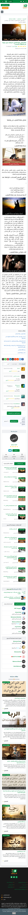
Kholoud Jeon (5, 532)
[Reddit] (18, 359)
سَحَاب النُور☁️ (5, 551)
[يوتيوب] (21, 1)
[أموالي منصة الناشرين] (25, 6)
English (10, 1)
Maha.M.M (5, 500)
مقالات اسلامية (12, 18)
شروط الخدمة (10, 882)
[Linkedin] (10, 359)
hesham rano (5, 481)
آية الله (18, 368)
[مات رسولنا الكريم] (14, 842)
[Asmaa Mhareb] (23, 404)
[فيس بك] (26, 1)
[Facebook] (22, 359)
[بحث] (2, 12)
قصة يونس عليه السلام (20, 333)
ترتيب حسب (14, 363)
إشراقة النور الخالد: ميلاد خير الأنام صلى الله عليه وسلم (11, 538)
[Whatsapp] (5, 359)
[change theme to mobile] (2, 1)
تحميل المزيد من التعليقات (14, 413)
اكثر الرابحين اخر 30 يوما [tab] (19, 603)
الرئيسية (24, 18)
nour (4, 518)
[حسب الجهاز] (6, 1)
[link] (14, 446)
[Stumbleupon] (15, 359)
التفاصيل (6, 708)
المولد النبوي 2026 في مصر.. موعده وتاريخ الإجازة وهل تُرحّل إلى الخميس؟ (10, 557)
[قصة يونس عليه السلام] (14, 688)
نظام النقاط (10, 887)
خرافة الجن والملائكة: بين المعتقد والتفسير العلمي (11, 487)
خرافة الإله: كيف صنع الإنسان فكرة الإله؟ (10, 477)
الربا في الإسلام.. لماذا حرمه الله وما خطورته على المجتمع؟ (15, 337)
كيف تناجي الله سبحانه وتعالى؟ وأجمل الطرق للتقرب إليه (11, 514)
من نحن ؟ (24, 884)
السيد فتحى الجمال (6, 542)
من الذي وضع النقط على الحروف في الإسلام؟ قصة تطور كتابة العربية (14, 346)
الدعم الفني (10, 884)
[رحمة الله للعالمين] (14, 812)
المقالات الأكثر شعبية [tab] (8, 463)
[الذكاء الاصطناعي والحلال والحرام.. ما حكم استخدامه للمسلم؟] (14, 751)
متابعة (16, 450)
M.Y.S (4, 758)
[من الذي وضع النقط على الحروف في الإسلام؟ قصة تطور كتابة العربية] (14, 781)
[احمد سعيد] (14, 438)
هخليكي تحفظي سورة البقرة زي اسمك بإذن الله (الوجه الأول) (11, 568)
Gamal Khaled (5, 581)
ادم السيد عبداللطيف (7, 818)
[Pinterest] (8, 359)
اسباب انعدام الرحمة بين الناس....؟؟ (10, 505)
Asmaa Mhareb (16, 403)
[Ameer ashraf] (23, 396)
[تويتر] (23, 1)
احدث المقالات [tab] (20, 463)
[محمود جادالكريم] (23, 376)
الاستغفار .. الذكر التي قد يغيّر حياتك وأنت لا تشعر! (10, 547)
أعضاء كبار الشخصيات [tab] (8, 603)
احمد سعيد (9, 589)
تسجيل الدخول (14, 421)
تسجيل (5, 421)
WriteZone (5, 726)
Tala (4, 695)
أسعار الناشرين (23, 887)
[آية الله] (23, 368)
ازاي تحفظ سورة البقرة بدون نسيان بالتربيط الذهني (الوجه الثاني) (10, 496)
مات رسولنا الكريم (21, 352)
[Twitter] (20, 359)
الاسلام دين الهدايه (13, 528)
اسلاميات (19, 18)
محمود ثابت (5, 472)
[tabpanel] (14, 620)
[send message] (10, 450)
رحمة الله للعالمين (21, 349)
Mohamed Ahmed (17, 386)
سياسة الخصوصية (22, 882)
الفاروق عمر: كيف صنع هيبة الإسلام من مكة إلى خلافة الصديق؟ (10, 577)
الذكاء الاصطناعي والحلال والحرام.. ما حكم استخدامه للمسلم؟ (14, 341)
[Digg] (13, 359)
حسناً (14, 913)
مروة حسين (5, 562)
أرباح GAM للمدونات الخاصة (20, 889)
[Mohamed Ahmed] (23, 385)
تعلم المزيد (4, 911)
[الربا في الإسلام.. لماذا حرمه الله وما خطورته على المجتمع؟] (14, 719)
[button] (3, 359)
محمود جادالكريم (16, 376)
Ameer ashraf (17, 396)
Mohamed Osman (6, 509)
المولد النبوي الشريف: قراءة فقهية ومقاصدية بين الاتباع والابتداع (10, 468)
